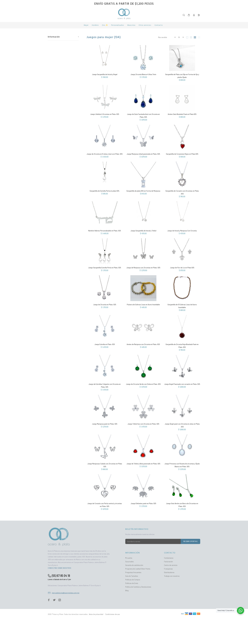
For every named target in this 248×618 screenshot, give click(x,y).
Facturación (168, 561)
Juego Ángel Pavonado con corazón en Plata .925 (182, 384)
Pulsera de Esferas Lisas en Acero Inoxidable (143, 304)
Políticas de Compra (132, 579)
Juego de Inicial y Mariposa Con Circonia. (182, 231)
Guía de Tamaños (131, 576)
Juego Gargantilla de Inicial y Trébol (143, 231)
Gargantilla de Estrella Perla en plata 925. (105, 191)
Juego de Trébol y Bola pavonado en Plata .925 (143, 463)
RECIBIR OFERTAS (190, 541)
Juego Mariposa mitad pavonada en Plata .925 (143, 154)
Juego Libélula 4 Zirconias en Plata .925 (104, 114)
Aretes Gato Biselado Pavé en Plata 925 (182, 114)
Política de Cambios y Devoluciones (138, 587)
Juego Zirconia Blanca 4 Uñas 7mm (143, 74)
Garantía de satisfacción (134, 565)
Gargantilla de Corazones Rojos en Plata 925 (182, 154)
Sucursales (129, 561)
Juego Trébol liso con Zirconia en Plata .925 (143, 424)
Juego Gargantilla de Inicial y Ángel (104, 74)
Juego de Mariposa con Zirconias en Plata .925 (143, 267)
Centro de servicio (170, 565)
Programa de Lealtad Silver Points (137, 569)
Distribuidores (169, 572)
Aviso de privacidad (96, 614)
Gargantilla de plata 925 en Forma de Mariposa (143, 191)
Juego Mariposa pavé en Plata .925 (104, 424)
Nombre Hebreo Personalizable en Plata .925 (104, 231)
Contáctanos (168, 558)
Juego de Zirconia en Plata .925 (104, 304)
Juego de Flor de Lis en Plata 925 (182, 267)
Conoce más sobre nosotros (59, 568)
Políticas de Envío (131, 583)
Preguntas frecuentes (133, 572)
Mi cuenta (128, 558)
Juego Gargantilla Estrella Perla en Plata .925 (104, 267)
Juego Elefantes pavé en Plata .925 (143, 503)
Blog (127, 590)
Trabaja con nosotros (172, 576)
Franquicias (168, 569)
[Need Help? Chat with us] (240, 610)
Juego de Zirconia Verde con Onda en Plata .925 (143, 384)
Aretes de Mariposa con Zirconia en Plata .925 (143, 344)
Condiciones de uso (112, 614)
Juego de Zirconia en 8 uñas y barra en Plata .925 (105, 154)
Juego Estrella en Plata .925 (104, 344)
